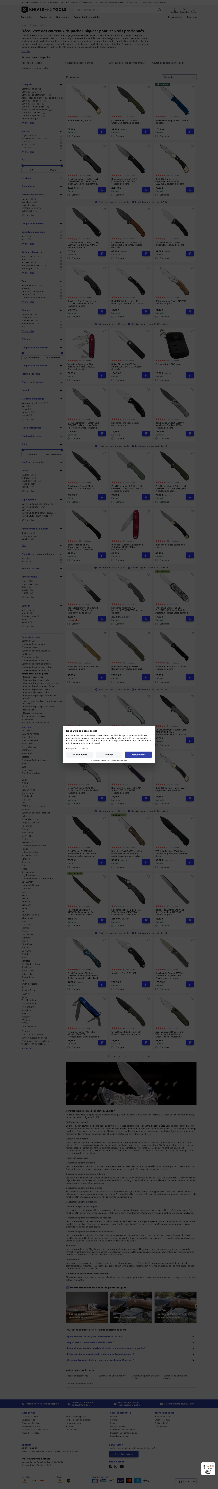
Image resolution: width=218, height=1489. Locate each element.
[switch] (208, 1472)
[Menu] (213, 1464)
